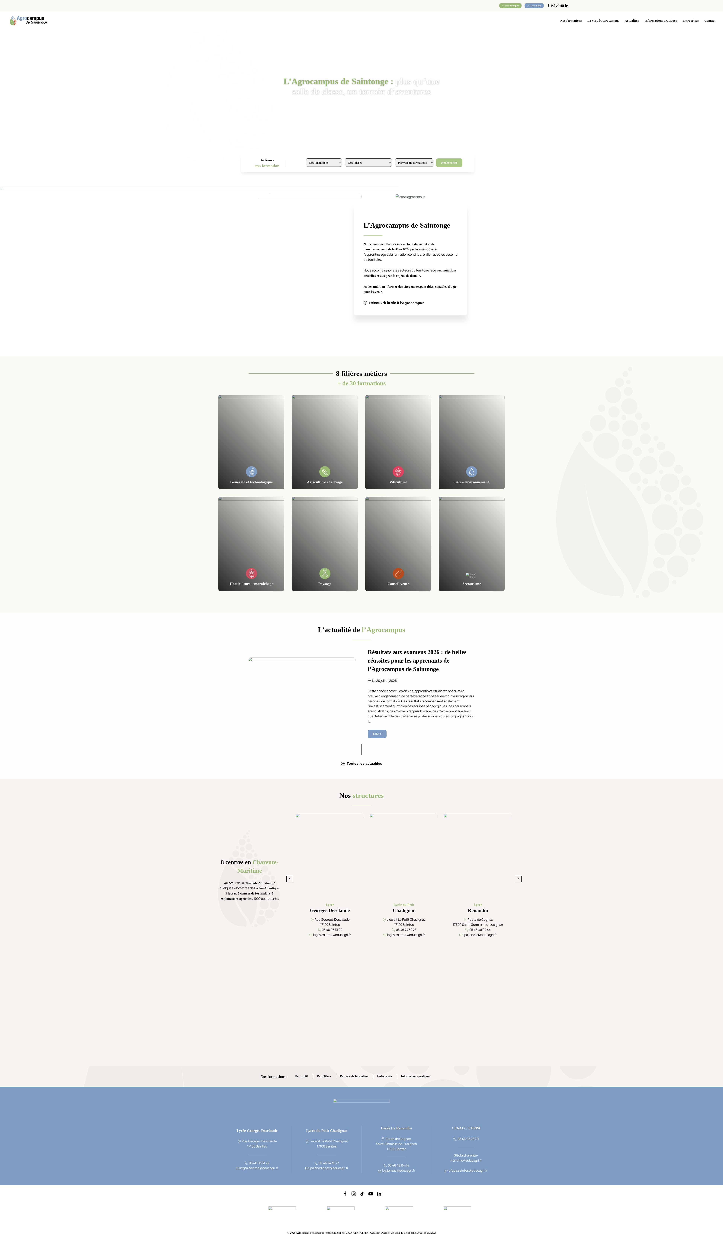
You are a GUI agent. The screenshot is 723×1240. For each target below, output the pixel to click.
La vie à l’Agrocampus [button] (603, 20)
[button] (289, 879)
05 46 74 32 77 (328, 1163)
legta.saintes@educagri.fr (259, 1168)
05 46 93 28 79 (468, 1139)
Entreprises (384, 1077)
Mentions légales (335, 1232)
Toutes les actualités (364, 763)
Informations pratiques (415, 1077)
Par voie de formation (354, 1077)
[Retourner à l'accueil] (28, 20)
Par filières (324, 1077)
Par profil (301, 1077)
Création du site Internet (413, 1232)
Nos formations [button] (571, 20)
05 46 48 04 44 (398, 1165)
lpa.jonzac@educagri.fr (398, 1170)
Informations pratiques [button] (660, 20)
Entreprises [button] (691, 20)
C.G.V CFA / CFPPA (357, 1232)
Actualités (632, 20)
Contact (709, 20)
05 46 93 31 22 (258, 1163)
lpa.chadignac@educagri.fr (328, 1168)
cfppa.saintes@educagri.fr (467, 1170)
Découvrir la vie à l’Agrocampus (396, 303)
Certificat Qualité (379, 1232)
